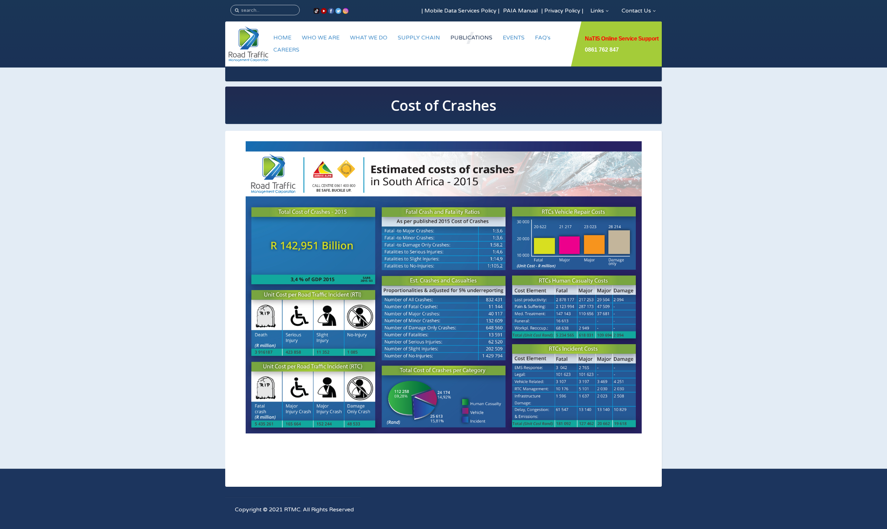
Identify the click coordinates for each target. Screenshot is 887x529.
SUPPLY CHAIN (419, 37)
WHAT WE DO (368, 37)
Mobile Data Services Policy (460, 10)
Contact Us (636, 10)
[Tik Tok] (316, 10)
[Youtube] (324, 10)
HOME (282, 37)
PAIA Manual (520, 10)
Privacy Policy (562, 10)
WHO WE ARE (321, 37)
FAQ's (543, 37)
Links (597, 10)
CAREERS (286, 49)
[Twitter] (338, 10)
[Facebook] (331, 10)
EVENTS (514, 37)
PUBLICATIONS (471, 37)
